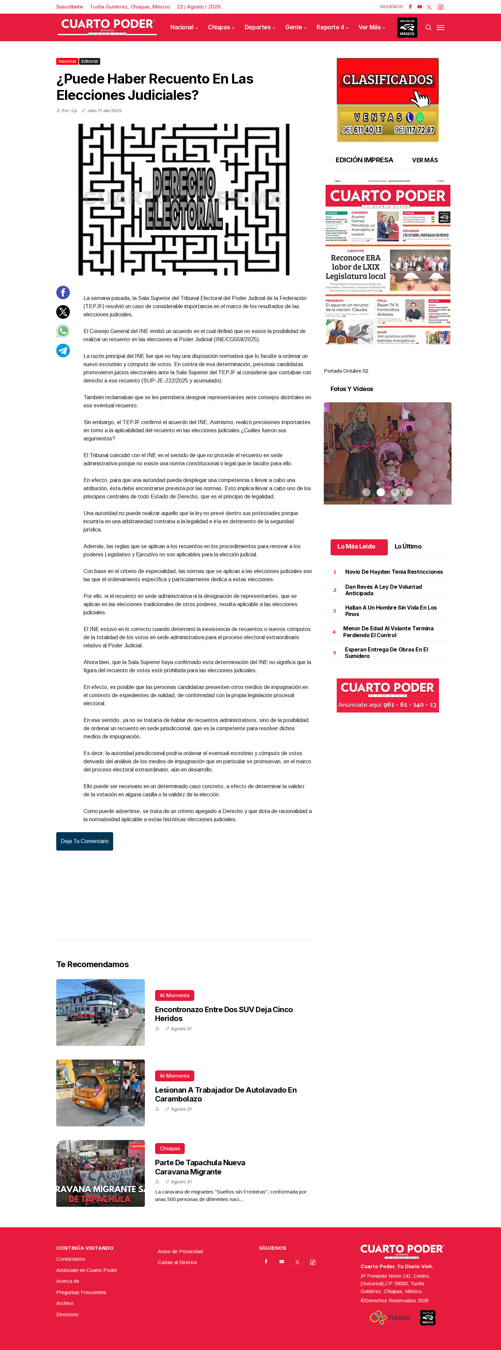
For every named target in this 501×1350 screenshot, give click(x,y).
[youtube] (420, 7)
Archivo (65, 1303)
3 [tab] (395, 363)
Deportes (258, 27)
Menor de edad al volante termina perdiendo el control (388, 631)
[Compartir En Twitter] (63, 316)
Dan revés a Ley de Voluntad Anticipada (383, 590)
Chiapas (219, 27)
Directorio (67, 1314)
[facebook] (410, 7)
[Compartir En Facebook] (63, 297)
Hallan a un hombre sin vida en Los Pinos (391, 610)
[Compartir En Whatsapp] (63, 336)
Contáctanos (70, 1259)
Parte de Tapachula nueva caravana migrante (200, 1167)
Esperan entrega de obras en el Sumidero (386, 652)
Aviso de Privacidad (180, 1251)
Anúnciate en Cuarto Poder (86, 1270)
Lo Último (408, 546)
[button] (388, 262)
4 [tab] (409, 363)
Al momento (174, 995)
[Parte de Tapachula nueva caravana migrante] (100, 1173)
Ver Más (370, 27)
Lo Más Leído (356, 546)
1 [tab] (366, 363)
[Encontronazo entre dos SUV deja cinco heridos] (100, 1012)
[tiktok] (441, 7)
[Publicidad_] (388, 97)
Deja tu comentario (85, 841)
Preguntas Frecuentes (81, 1292)
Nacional (182, 27)
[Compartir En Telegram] (63, 355)
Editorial (89, 61)
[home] (107, 27)
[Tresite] (390, 1318)
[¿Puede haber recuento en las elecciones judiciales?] (184, 199)
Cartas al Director (177, 1262)
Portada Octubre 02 (346, 371)
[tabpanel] (388, 277)
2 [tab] (381, 363)
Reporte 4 (330, 27)
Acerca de (67, 1281)
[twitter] (429, 7)
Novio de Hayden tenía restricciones (394, 571)
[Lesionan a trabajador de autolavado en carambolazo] (100, 1093)
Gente (293, 27)
